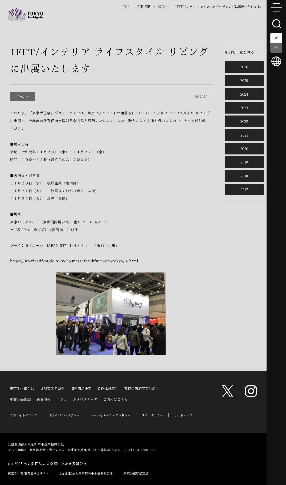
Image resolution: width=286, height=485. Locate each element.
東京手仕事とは (22, 388)
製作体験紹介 (107, 388)
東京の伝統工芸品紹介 (141, 388)
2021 (244, 135)
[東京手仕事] (25, 14)
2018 (244, 175)
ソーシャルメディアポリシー (110, 415)
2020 (244, 148)
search (276, 23)
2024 (244, 94)
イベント (23, 96)
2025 (244, 80)
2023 (244, 107)
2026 (244, 66)
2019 (244, 162)
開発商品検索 (80, 388)
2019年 (163, 6)
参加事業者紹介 (52, 388)
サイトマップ (183, 415)
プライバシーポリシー (64, 415)
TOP (126, 6)
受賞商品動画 (20, 399)
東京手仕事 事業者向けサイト (28, 473)
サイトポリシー (152, 415)
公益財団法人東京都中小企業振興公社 (86, 473)
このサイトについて (24, 415)
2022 (244, 121)
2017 (244, 189)
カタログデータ (85, 399)
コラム (61, 399)
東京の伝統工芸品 (136, 473)
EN (276, 47)
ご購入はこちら (115, 399)
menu (276, 8)
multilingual (276, 61)
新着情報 (143, 6)
